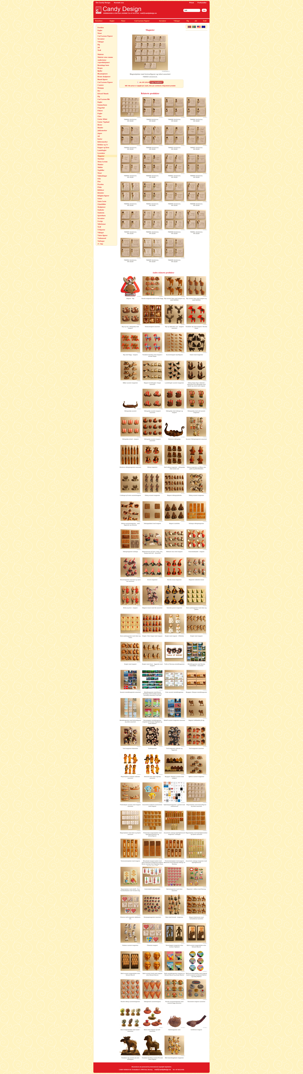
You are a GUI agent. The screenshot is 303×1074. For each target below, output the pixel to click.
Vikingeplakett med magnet (152, 523)
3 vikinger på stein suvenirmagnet (130, 495)
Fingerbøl (101, 107)
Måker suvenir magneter (130, 383)
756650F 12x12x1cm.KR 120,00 (130, 232)
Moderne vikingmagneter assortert (130, 467)
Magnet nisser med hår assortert (152, 608)
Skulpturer (101, 207)
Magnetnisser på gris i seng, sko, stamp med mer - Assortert (152, 552)
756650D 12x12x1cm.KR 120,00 (152, 176)
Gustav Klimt (102, 119)
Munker (100, 164)
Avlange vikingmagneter (196, 523)
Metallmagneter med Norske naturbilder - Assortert (196, 664)
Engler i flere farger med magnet (152, 636)
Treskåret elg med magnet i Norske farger (196, 327)
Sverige (100, 221)
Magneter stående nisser (196, 579)
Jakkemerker (102, 130)
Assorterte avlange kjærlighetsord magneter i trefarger (174, 833)
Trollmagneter (152, 748)
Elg (188, 20)
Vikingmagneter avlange (130, 551)
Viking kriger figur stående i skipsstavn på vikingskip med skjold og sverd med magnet (196, 384)
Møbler (100, 167)
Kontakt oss (119, 3)
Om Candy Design (103, 3)
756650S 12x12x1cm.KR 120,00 (196, 176)
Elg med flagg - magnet (130, 354)
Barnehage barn (103, 65)
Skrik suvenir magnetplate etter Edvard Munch (196, 946)
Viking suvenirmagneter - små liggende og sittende (130, 524)
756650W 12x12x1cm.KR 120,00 (174, 232)
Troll (204, 20)
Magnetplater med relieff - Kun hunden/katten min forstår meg (130, 889)
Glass (99, 116)
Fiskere (100, 110)
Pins (99, 181)
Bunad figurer (103, 79)
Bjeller (100, 71)
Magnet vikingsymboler (174, 495)
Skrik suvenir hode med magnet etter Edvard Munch (152, 974)
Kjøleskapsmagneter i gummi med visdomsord (174, 805)
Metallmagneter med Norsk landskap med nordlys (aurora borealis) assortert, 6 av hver (152, 694)
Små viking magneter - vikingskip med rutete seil (174, 468)
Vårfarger (101, 241)
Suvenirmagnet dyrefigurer (174, 354)
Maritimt (101, 159)
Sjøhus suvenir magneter (196, 776)
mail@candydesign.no (148, 13)
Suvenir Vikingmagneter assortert (196, 439)
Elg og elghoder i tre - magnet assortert (174, 327)
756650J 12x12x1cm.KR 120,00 (152, 204)
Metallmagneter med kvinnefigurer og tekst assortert (130, 721)
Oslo (99, 178)
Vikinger (177, 20)
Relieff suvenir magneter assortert (174, 720)
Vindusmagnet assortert (152, 326)
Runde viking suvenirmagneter (130, 1001)
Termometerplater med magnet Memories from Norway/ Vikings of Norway (174, 862)
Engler (112, 20)
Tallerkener (102, 224)
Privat (191, 3)
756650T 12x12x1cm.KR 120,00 (196, 148)
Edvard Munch (103, 93)
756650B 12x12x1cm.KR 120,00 (196, 204)
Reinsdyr (101, 193)
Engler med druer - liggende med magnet (152, 664)
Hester (100, 124)
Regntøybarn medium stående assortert (130, 777)
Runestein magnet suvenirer (196, 1001)
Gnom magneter (152, 579)
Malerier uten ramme (105, 57)
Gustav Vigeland (103, 122)
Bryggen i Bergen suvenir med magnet (174, 777)
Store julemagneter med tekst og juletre (196, 608)
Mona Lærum (102, 161)
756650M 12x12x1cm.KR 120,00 (152, 148)
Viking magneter (152, 467)
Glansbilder (102, 204)
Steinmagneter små (174, 1029)
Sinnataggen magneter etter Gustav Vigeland (174, 946)
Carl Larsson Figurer (141, 20)
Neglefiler (101, 170)
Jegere (100, 133)
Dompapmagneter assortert (152, 917)
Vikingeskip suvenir (130, 411)
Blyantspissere (103, 73)
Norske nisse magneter (174, 579)
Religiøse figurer (103, 195)
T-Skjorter (101, 229)
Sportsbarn (102, 215)
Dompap (101, 88)
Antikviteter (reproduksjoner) (104, 61)
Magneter (101, 156)
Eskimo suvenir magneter (130, 945)
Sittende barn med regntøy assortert (152, 777)
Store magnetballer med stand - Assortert (130, 1030)
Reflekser (101, 190)
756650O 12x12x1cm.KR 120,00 (130, 176)
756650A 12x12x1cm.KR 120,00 (130, 120)
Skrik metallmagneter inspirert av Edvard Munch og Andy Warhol (174, 974)
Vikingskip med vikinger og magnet (174, 411)
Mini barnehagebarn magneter (174, 1058)
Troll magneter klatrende (130, 748)
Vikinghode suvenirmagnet (152, 1001)
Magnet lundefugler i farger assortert (152, 383)
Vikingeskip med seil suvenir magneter (196, 411)
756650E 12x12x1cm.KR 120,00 (174, 120)
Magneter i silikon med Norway (196, 889)
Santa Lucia (102, 201)
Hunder (100, 127)
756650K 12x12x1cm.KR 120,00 (196, 120)
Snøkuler (101, 210)
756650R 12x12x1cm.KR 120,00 (174, 260)
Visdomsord (102, 238)
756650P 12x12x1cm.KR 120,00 (152, 260)
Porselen (101, 184)
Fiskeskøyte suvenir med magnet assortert (130, 805)
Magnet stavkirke (174, 523)
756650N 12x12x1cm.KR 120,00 (174, 204)
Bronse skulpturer (104, 76)
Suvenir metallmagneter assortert (130, 692)
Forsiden (101, 27)
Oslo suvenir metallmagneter (174, 692)
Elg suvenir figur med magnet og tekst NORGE (174, 299)
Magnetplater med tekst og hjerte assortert (130, 833)
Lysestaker (101, 153)
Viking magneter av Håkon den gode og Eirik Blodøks (196, 468)
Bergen (100, 68)
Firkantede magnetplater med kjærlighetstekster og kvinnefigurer (152, 834)
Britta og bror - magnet (130, 608)
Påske (100, 187)
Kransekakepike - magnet (196, 551)
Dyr (99, 90)
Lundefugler (102, 150)
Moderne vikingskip (174, 439)
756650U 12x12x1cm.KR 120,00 (130, 260)
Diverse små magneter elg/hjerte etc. (130, 917)
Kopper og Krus (103, 147)
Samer (100, 198)
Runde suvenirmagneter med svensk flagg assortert (174, 1002)
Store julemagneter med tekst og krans (130, 636)
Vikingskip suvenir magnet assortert (152, 411)
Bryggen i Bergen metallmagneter (196, 692)
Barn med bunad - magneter (174, 917)
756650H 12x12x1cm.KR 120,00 (130, 148)
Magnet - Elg (130, 298)
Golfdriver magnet (196, 1029)
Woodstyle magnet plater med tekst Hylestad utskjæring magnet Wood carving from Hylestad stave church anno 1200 (152, 863)
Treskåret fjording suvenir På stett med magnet (152, 1058)
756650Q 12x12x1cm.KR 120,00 (130, 204)
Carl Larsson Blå (104, 99)
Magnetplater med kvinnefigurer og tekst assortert (196, 805)
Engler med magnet (196, 636)
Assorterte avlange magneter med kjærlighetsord (196, 861)
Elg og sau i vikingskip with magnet (130, 327)
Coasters (101, 85)
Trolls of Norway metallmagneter (174, 664)
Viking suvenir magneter (152, 495)
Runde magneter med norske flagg (152, 298)
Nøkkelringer (102, 176)
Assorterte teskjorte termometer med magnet (152, 805)
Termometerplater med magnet (130, 861)
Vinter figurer (102, 235)
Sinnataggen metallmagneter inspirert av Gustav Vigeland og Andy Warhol (152, 722)
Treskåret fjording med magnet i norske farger (152, 355)
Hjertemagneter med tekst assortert (174, 889)
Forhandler (202, 3)
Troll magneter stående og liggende (174, 749)
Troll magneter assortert (196, 748)
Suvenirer (162, 20)
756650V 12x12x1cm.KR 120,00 (174, 148)
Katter (100, 139)
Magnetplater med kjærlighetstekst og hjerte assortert (196, 833)
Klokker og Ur (103, 144)
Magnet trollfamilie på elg (196, 720)
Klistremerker (103, 141)
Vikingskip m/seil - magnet (130, 439)
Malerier (101, 54)
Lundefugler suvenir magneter (174, 383)
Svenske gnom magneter (174, 608)
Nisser (123, 20)
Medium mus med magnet (174, 551)
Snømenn (101, 212)
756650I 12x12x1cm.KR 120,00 (152, 120)
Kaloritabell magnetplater (152, 889)
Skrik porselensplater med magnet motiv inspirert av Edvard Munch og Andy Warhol (196, 975)
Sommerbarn (102, 105)
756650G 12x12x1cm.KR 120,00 (152, 232)
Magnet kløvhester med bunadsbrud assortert (196, 917)
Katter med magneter (196, 354)
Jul (196, 20)
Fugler (100, 113)
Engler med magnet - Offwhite (174, 636)
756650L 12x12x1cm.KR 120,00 (196, 232)
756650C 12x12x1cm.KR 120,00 (174, 176)
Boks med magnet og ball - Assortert (152, 1030)
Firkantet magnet (152, 945)
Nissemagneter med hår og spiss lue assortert (130, 580)
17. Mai (100, 244)
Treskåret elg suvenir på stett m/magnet (130, 1058)
